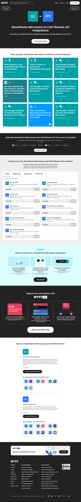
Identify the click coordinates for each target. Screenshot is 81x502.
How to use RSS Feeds (46, 476)
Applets (12, 472)
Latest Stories (45, 465)
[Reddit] (69, 496)
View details (8, 189)
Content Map (14, 479)
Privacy (38, 496)
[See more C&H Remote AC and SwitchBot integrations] (40, 426)
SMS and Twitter (25, 479)
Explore (56, 2)
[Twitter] (62, 496)
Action (12, 184)
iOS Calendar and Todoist (27, 483)
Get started (75, 3)
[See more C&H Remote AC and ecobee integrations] (28, 432)
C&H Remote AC (58, 27)
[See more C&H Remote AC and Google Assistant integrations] (40, 432)
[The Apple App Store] (66, 465)
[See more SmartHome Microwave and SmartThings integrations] (28, 388)
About (42, 496)
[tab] (7, 173)
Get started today (40, 41)
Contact (33, 496)
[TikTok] (66, 496)
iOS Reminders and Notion (27, 481)
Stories (12, 469)
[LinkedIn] (52, 496)
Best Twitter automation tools (47, 469)
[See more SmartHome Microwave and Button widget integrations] (40, 381)
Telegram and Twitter (26, 485)
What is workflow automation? (48, 474)
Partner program (26, 496)
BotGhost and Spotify (26, 476)
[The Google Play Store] (66, 468)
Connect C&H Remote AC (31, 416)
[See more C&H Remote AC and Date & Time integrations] (52, 432)
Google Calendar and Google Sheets (29, 472)
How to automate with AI (46, 467)
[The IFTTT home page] (4, 3)
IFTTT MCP (13, 474)
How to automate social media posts (49, 485)
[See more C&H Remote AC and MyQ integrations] (28, 426)
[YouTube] (59, 496)
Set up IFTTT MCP (40, 150)
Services (13, 467)
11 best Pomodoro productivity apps (49, 481)
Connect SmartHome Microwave (32, 371)
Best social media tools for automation (50, 488)
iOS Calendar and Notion (27, 469)
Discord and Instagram (26, 467)
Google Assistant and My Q (27, 474)
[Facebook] (49, 496)
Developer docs (14, 485)
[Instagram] (56, 496)
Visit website (25, 367)
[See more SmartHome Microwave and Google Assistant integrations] (52, 381)
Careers (19, 496)
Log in (67, 2)
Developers (13, 496)
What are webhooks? (46, 479)
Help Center (13, 476)
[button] (40, 279)
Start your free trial (40, 330)
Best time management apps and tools (50, 472)
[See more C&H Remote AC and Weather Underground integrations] (52, 426)
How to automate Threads (47, 483)
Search (12, 481)
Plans (62, 2)
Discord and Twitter (25, 488)
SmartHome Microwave (27, 27)
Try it (36, 189)
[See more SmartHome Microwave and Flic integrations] (28, 381)
